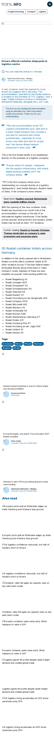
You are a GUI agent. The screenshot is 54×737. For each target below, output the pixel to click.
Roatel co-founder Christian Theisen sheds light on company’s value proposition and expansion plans (27, 233)
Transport (31, 12)
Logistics (42, 12)
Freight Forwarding (16, 12)
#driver (18, 344)
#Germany (38, 344)
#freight (27, 344)
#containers (8, 344)
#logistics (7, 348)
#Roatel (16, 348)
